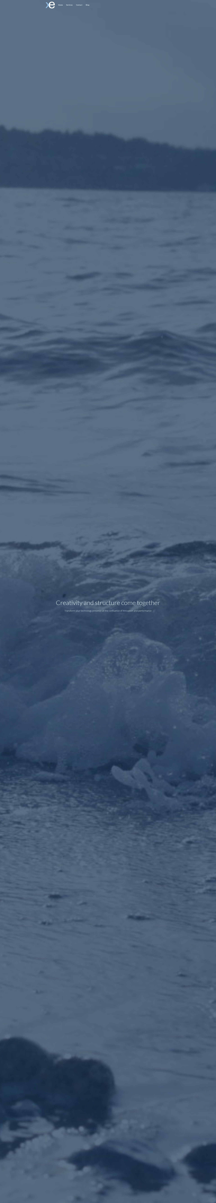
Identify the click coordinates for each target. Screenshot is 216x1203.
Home (60, 5)
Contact (79, 5)
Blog (87, 5)
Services (69, 5)
